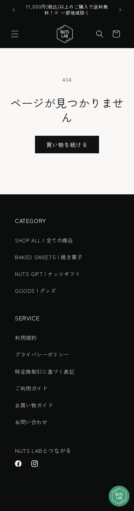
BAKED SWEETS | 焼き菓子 (48, 257)
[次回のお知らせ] (120, 9)
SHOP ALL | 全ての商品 (44, 240)
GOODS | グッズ (35, 290)
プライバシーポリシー (42, 354)
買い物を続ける (67, 144)
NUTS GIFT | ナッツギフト (47, 274)
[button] (15, 34)
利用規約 (25, 337)
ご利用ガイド (31, 388)
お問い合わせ (31, 422)
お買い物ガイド (34, 405)
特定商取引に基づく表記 (45, 371)
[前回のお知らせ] (14, 9)
